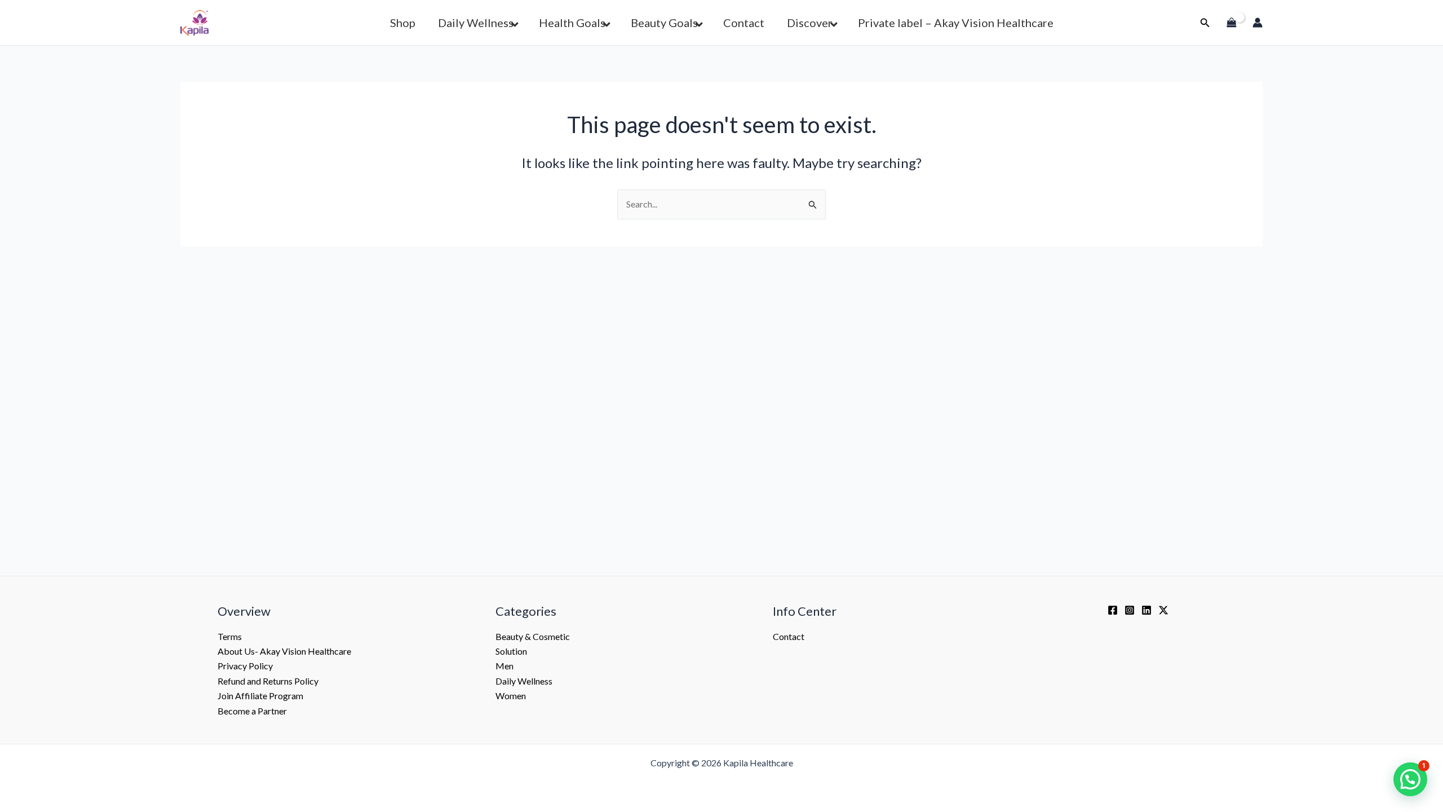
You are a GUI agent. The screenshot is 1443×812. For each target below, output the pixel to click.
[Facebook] (1113, 610)
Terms (230, 636)
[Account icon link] (1257, 22)
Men (504, 665)
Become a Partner (252, 710)
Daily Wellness (523, 681)
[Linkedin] (1146, 610)
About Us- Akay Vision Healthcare (284, 651)
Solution (511, 651)
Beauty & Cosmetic (532, 636)
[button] (1205, 23)
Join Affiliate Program (260, 695)
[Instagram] (1130, 610)
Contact (788, 636)
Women (510, 695)
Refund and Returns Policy (268, 681)
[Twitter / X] (1163, 610)
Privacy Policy (245, 665)
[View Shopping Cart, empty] (1231, 22)
